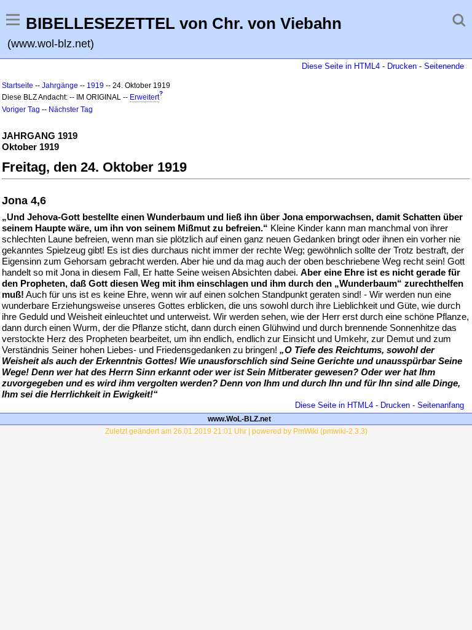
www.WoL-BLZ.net (239, 419)
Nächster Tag (71, 109)
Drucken (402, 66)
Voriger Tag (21, 109)
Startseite (17, 85)
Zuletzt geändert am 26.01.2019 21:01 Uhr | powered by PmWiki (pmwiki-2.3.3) (236, 431)
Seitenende (444, 66)
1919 (95, 85)
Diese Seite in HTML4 (341, 66)
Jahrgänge (60, 85)
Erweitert (144, 97)
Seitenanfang (440, 405)
